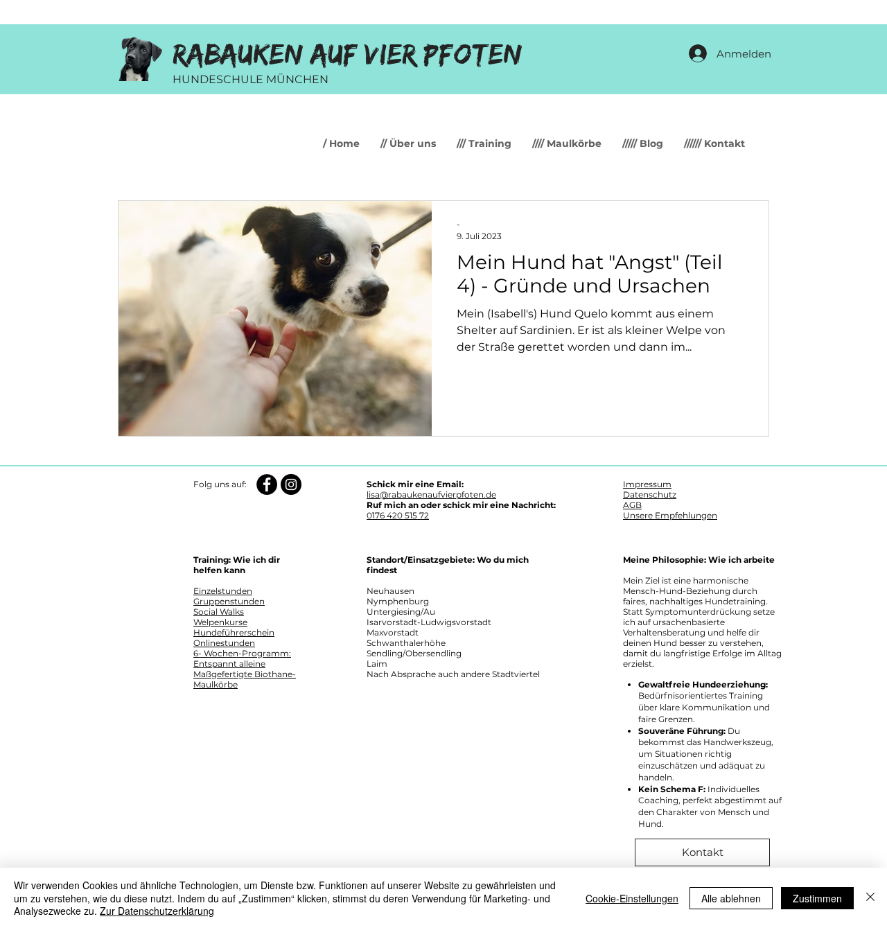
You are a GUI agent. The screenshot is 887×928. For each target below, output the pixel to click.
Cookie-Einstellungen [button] (632, 898)
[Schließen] (870, 898)
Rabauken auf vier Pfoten (347, 55)
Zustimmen (817, 898)
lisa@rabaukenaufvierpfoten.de (431, 494)
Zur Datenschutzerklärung (157, 911)
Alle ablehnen (731, 898)
